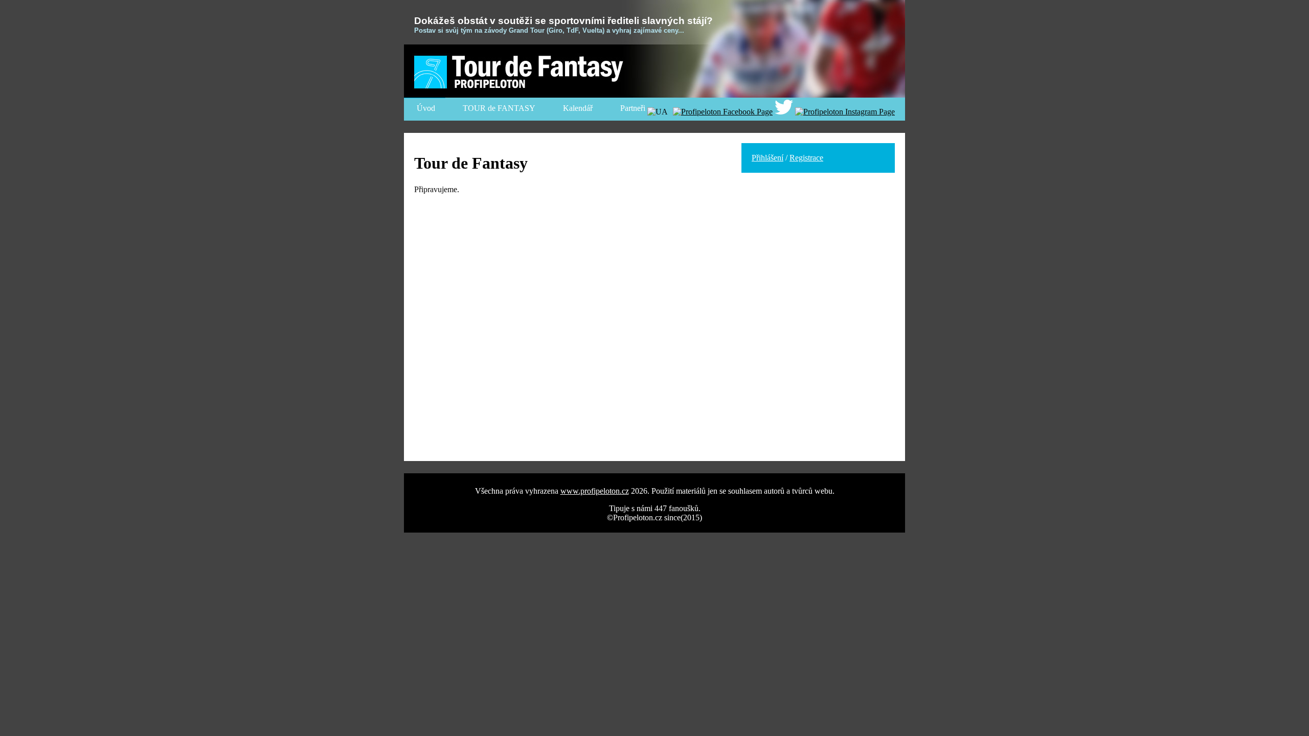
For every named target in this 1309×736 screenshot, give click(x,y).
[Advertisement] (818, 247)
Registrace (806, 157)
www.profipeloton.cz (594, 491)
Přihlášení (767, 157)
